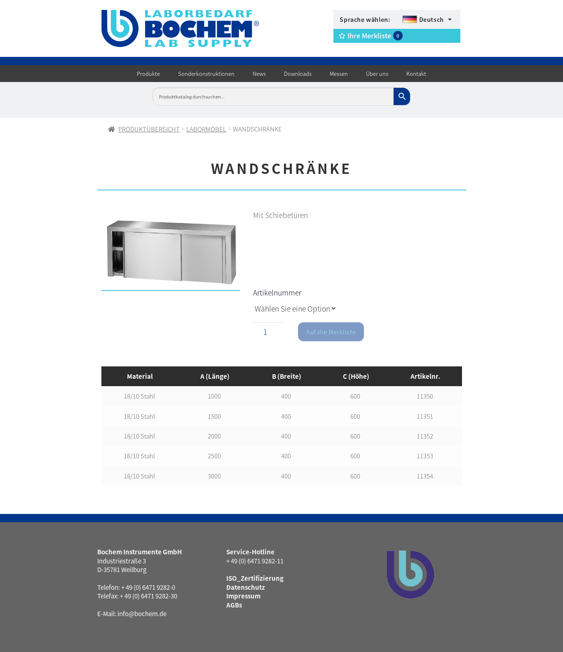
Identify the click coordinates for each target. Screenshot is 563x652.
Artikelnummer (277, 292)
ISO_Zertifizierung (255, 578)
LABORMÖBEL (206, 128)
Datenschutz (245, 587)
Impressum (243, 595)
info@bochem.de (142, 613)
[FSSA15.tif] (170, 252)
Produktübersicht (149, 128)
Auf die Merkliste (331, 331)
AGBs (234, 604)
